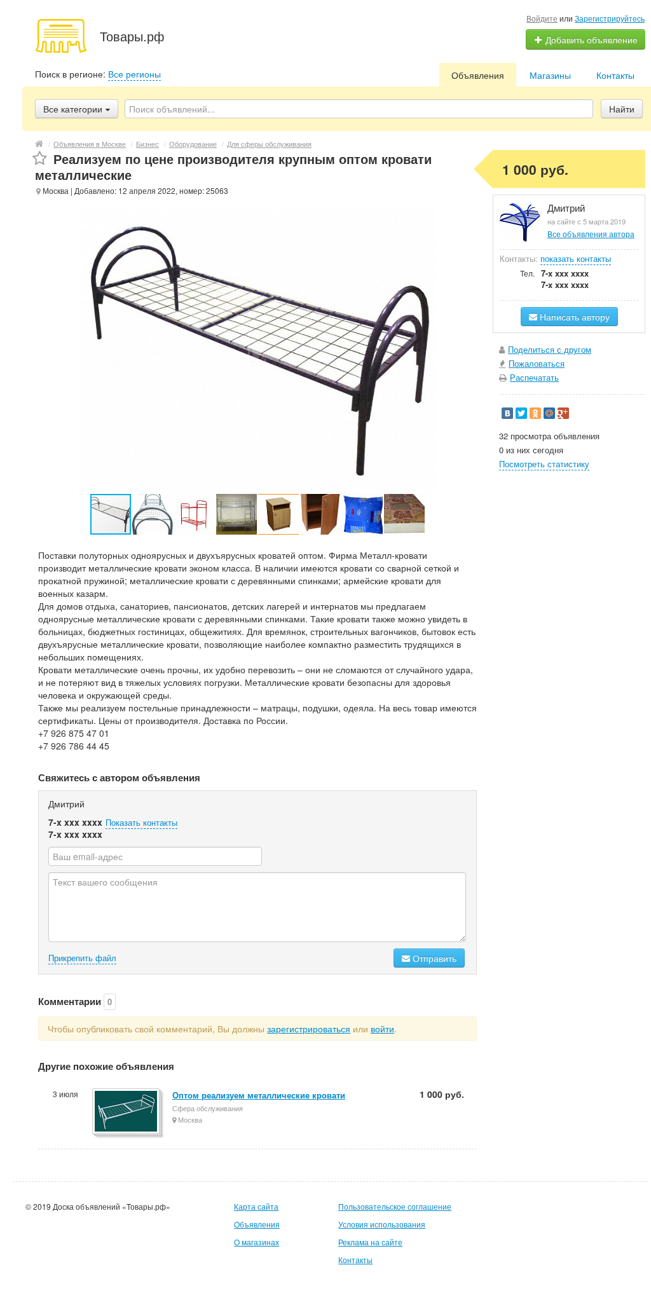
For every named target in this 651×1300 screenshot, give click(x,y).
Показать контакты (141, 822)
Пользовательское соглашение (394, 1206)
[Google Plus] (563, 413)
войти (382, 1028)
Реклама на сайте (370, 1241)
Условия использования (381, 1224)
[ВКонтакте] (507, 413)
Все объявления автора (590, 233)
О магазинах (256, 1241)
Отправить (433, 958)
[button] (153, 514)
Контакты (615, 75)
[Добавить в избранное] (39, 158)
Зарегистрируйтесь (610, 18)
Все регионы (134, 73)
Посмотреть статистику (544, 464)
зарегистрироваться (308, 1028)
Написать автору (573, 316)
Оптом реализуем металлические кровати (258, 1095)
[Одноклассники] (535, 413)
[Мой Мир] (549, 413)
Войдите (542, 18)
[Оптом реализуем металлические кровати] (126, 1112)
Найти (621, 108)
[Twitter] (521, 413)
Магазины (550, 75)
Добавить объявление (590, 39)
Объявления (477, 75)
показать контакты (575, 258)
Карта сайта (256, 1206)
